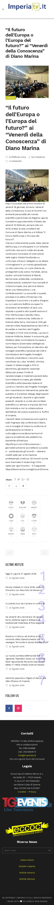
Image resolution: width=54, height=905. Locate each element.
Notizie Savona (27, 872)
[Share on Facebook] (15, 479)
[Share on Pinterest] (28, 479)
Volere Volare (27, 860)
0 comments (15, 161)
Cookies (22, 791)
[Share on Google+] (23, 479)
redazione (39, 157)
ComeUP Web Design (36, 901)
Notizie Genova (27, 879)
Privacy (32, 791)
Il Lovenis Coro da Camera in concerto (25, 603)
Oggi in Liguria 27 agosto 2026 (20, 573)
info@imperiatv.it (27, 755)
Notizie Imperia (27, 866)
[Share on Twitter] (18, 479)
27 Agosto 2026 (16, 578)
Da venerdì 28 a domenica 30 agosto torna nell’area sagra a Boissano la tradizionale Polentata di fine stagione (24, 619)
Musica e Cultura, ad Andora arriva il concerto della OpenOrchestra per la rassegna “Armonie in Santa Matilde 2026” (27, 639)
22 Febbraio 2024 (17, 157)
